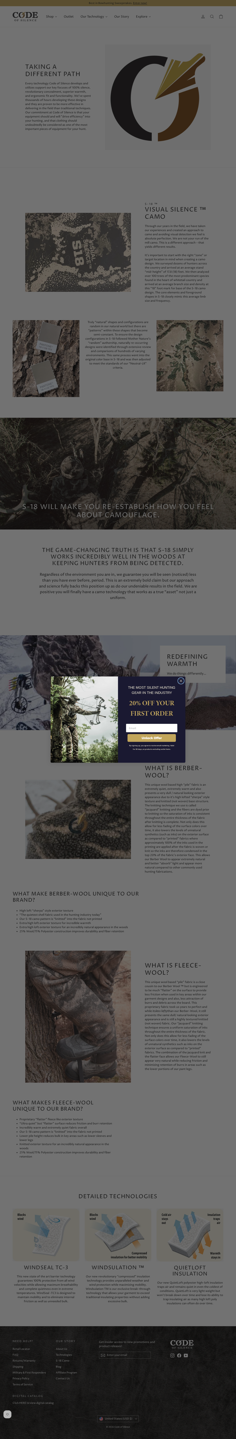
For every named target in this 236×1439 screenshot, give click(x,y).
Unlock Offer (152, 737)
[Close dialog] (181, 681)
